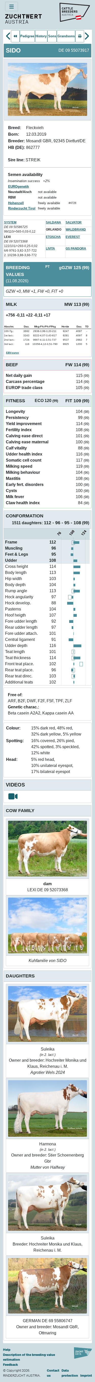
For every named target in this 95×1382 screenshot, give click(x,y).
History (41, 36)
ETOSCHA (53, 237)
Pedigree (27, 36)
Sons (52, 36)
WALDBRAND (76, 229)
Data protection (70, 1373)
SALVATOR (74, 222)
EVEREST (73, 237)
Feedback (10, 1364)
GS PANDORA (76, 248)
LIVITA (50, 248)
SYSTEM (10, 222)
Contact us (53, 1373)
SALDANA (53, 222)
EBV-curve (12, 352)
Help (6, 1350)
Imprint (86, 1375)
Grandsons (66, 36)
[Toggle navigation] (11, 6)
